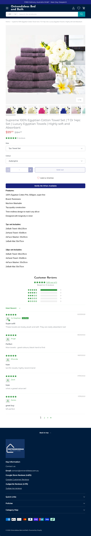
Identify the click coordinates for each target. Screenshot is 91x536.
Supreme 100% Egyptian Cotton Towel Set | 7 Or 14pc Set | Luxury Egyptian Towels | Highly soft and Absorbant (47, 21)
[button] (83, 8)
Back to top (44, 433)
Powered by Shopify (35, 530)
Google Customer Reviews (17, 479)
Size (7, 143)
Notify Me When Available (45, 186)
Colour (8, 156)
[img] (11, 315)
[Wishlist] (78, 8)
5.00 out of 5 (51, 282)
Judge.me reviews (14, 488)
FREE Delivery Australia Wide (36, 2)
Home (8, 21)
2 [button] (44, 418)
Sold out (60, 170)
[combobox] (45, 14)
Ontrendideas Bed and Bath (19, 530)
